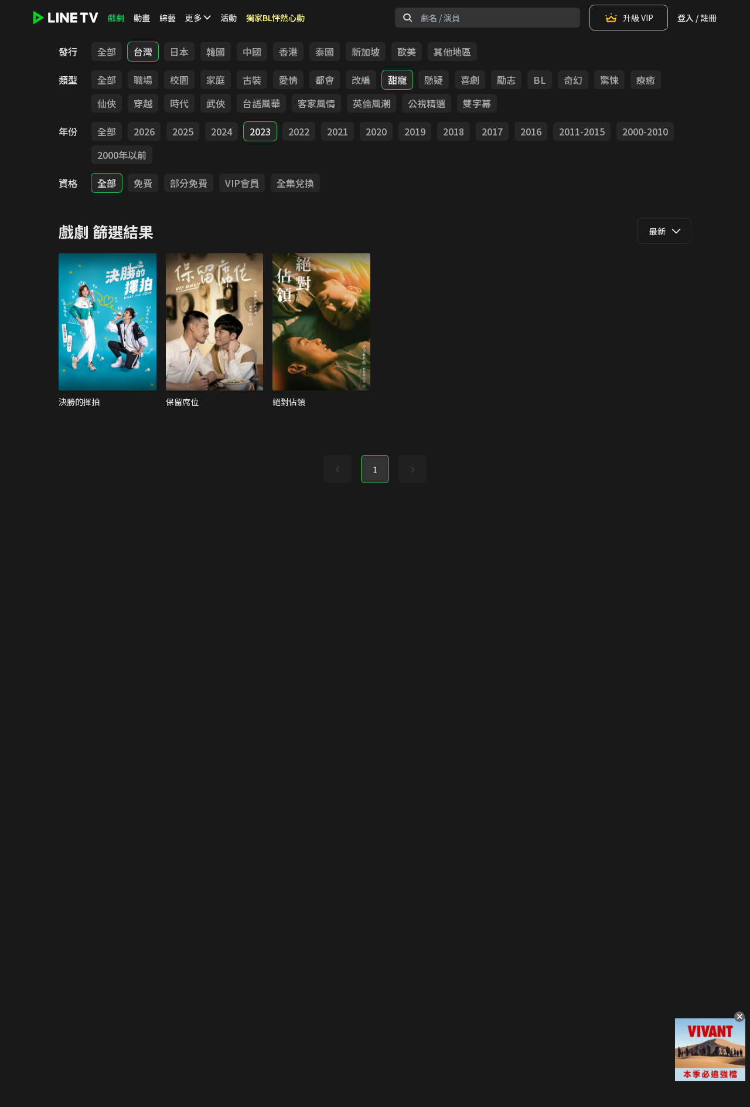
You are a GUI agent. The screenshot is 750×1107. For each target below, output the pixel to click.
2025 (182, 131)
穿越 (143, 103)
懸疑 (433, 80)
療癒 (645, 80)
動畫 (142, 17)
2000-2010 (645, 131)
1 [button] (375, 470)
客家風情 (316, 103)
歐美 (406, 52)
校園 (179, 80)
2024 (221, 131)
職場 (143, 80)
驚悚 (609, 80)
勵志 (506, 80)
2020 (376, 131)
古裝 (252, 80)
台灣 (143, 52)
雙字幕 (477, 103)
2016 (530, 131)
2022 (298, 131)
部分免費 (188, 183)
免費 (143, 183)
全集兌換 (295, 183)
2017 (492, 131)
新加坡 (366, 52)
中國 (252, 52)
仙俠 (106, 103)
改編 (361, 80)
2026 (144, 131)
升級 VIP (638, 17)
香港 (288, 52)
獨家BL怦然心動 (275, 17)
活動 (228, 17)
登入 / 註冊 (697, 17)
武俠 (215, 103)
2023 (260, 131)
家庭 (215, 80)
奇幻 (573, 80)
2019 (414, 131)
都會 (324, 80)
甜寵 (397, 80)
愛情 (288, 80)
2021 (337, 131)
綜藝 (167, 17)
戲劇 (116, 17)
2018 (453, 131)
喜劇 (470, 80)
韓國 (215, 52)
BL (539, 80)
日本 (179, 52)
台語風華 (261, 103)
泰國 (324, 52)
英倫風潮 (371, 103)
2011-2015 (582, 131)
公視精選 (426, 103)
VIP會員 (242, 183)
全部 (106, 52)
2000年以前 (121, 155)
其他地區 (452, 52)
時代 (179, 103)
